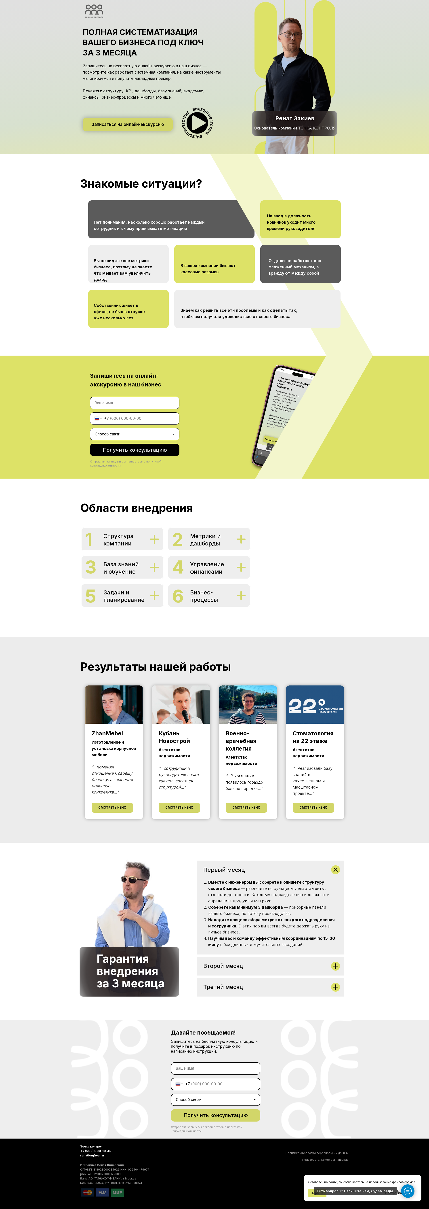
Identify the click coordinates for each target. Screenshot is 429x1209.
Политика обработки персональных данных (317, 1153)
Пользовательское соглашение (325, 1159)
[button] (197, 123)
